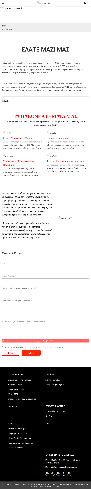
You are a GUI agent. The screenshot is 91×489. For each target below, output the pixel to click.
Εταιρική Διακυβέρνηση (17, 433)
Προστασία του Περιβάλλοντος (20, 443)
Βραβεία (49, 416)
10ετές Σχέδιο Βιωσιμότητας (19, 438)
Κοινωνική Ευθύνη (15, 448)
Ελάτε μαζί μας (7, 29)
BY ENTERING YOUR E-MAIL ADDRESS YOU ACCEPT (33, 347)
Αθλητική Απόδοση (53, 380)
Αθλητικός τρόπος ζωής (55, 385)
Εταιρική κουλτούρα (16, 389)
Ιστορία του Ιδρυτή (15, 385)
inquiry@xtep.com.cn (68, 467)
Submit (31, 353)
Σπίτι (4, 26)
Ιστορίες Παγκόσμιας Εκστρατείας (22, 399)
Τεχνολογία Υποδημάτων (56, 411)
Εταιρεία (12, 406)
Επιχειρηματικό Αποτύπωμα (19, 380)
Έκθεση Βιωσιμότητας (17, 429)
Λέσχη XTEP (13, 394)
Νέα (48, 424)
